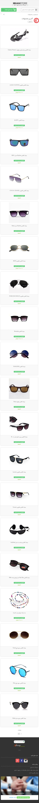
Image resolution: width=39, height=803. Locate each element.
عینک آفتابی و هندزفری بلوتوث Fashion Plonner (19, 50)
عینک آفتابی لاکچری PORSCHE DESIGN (19, 296)
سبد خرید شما (8, 9)
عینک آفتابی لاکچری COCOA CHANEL (19, 190)
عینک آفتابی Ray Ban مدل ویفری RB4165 (19, 577)
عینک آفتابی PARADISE (19, 366)
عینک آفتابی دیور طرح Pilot (19, 683)
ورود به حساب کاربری (23, 797)
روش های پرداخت (33, 773)
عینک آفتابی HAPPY (19, 120)
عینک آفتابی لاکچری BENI (19, 261)
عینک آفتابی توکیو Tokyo (19, 401)
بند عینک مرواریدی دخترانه (19, 613)
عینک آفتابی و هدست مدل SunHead (19, 542)
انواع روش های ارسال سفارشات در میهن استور (26, 770)
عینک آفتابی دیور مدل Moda (19, 718)
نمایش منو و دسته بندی (28, 9)
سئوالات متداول (34, 767)
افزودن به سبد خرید (19, 55)
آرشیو (30, 21)
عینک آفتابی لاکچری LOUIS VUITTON (19, 85)
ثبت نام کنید (12, 797)
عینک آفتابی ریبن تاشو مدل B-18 (19, 437)
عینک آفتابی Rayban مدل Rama (19, 226)
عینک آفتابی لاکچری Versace (19, 507)
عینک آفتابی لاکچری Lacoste (19, 472)
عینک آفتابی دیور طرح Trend (19, 648)
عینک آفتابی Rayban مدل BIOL (19, 155)
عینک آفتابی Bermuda (19, 331)
